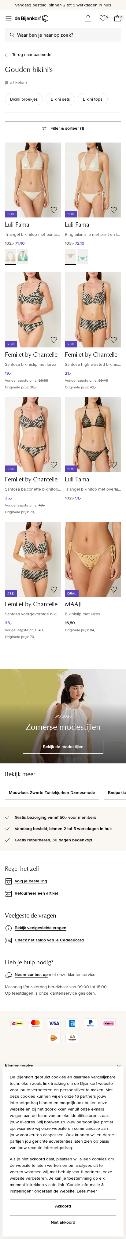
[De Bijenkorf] (31, 18)
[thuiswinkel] (72, 1041)
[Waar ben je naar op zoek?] (12, 35)
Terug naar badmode (31, 54)
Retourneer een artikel (36, 893)
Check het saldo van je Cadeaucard (49, 940)
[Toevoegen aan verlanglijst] (54, 210)
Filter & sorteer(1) (67, 128)
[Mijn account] (88, 18)
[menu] (8, 18)
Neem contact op (31, 974)
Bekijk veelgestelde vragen (40, 928)
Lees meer (87, 1191)
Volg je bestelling (31, 881)
